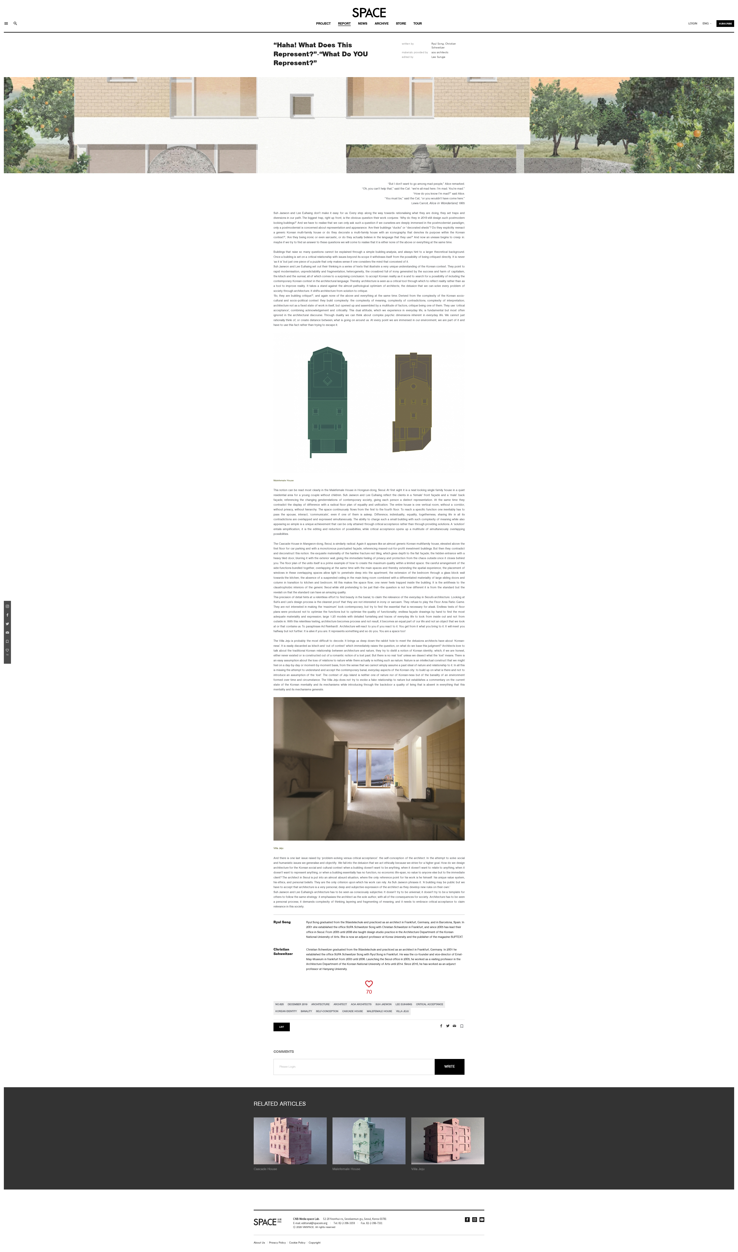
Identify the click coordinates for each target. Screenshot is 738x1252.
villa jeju (402, 1011)
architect (340, 1004)
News (362, 23)
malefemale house (379, 1011)
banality (306, 1011)
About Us (259, 1243)
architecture (320, 1004)
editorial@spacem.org (314, 1223)
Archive (382, 23)
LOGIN (692, 23)
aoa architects (361, 1004)
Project (323, 23)
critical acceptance (429, 1004)
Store (401, 23)
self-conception (327, 1011)
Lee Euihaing (404, 1004)
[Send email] (454, 1026)
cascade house (352, 1011)
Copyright (315, 1243)
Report (344, 23)
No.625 (279, 1004)
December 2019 (297, 1004)
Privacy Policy (277, 1243)
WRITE (449, 1066)
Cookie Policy (297, 1243)
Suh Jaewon (383, 1004)
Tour (417, 23)
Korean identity (286, 1011)
